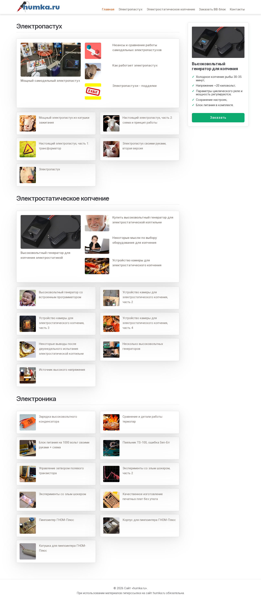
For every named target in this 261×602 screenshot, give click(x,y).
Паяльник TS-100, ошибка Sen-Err (146, 442)
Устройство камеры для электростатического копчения (136, 262)
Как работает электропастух (135, 65)
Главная (108, 9)
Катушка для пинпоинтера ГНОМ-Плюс (62, 548)
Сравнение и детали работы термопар (142, 419)
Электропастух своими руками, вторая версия (144, 146)
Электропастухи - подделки (134, 86)
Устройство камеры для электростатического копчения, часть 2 (145, 297)
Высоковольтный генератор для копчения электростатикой (45, 255)
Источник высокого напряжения (62, 370)
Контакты (237, 9)
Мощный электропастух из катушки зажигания (64, 120)
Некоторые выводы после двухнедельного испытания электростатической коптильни (61, 348)
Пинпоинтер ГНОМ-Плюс (56, 520)
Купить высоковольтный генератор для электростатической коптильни (142, 219)
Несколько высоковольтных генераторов (143, 346)
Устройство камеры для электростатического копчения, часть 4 (145, 323)
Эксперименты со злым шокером (62, 494)
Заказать (218, 118)
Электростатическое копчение (171, 9)
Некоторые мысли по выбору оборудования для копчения (134, 240)
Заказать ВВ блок (212, 9)
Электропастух (130, 9)
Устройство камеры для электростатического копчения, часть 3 (61, 323)
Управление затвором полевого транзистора (61, 470)
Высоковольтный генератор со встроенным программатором (61, 294)
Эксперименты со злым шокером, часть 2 (146, 470)
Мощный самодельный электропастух (50, 81)
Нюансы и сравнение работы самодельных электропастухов (136, 47)
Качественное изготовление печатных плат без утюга (143, 496)
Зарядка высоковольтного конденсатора (58, 419)
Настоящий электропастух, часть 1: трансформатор (64, 146)
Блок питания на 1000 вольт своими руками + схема (64, 445)
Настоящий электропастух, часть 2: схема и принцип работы (148, 120)
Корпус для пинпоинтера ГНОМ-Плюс (149, 520)
